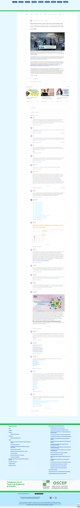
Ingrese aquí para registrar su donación (45, 504)
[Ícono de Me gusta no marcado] (33, 124)
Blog (63, 14)
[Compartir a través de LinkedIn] (35, 78)
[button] (68, 14)
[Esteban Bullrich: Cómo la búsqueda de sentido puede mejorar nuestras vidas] (47, 92)
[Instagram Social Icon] (53, 498)
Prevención (31, 14)
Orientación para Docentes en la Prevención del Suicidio (61, 436)
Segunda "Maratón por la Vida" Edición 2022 (32, 98)
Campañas (49, 14)
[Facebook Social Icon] (51, 498)
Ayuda (10, 439)
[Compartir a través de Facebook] (30, 78)
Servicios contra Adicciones (16, 449)
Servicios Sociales (14, 453)
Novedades (59, 14)
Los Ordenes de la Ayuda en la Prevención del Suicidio (61, 462)
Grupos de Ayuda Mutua (15, 456)
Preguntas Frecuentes (13, 461)
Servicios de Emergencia (15, 444)
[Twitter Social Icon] (56, 498)
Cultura (41, 14)
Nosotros (10, 432)
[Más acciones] (64, 20)
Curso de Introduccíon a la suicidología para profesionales (59, 471)
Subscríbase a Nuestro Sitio (16, 437)
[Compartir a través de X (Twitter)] (33, 78)
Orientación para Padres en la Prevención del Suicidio (60, 434)
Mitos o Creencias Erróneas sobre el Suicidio (59, 452)
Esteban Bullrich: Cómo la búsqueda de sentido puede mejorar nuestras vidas (47, 98)
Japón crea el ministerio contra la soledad (62, 98)
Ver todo (68, 86)
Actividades (36, 14)
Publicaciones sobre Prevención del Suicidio (59, 467)
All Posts (27, 14)
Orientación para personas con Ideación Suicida (59, 429)
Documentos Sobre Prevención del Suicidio (58, 465)
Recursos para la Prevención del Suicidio (56, 426)
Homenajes (54, 14)
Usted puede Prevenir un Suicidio (57, 454)
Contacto (10, 430)
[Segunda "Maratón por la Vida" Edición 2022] (32, 92)
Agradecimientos (12, 463)
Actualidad (45, 14)
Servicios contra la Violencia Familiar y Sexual (19, 451)
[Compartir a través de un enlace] (37, 78)
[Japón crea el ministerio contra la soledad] (62, 92)
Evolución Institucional (15, 434)
